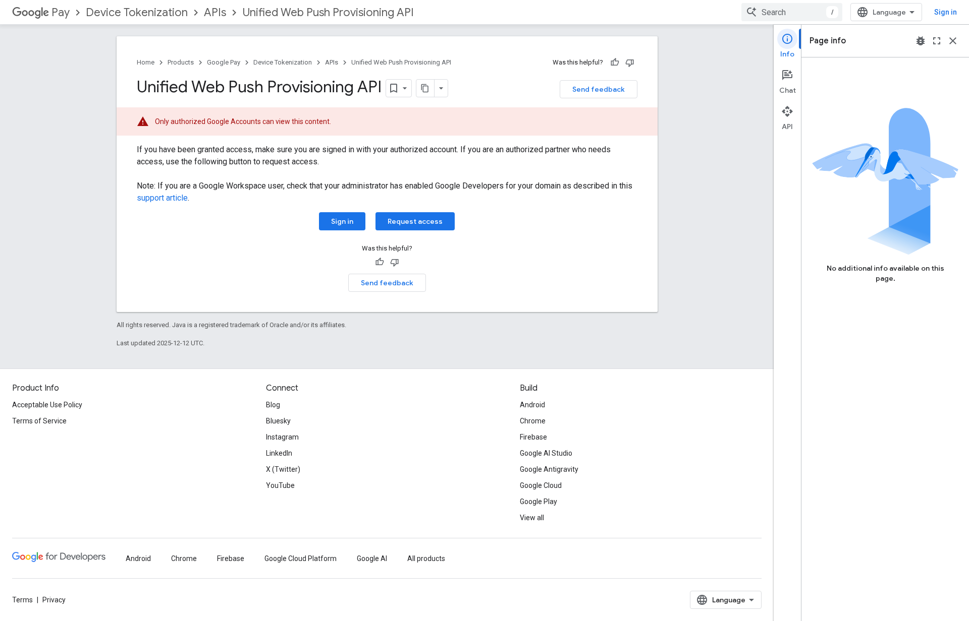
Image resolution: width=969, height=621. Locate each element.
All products (426, 558)
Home (145, 62)
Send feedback (598, 89)
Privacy (54, 600)
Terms (22, 600)
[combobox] (791, 12)
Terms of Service (39, 421)
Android (532, 405)
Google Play (538, 502)
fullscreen (937, 41)
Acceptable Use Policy (47, 405)
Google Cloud (541, 485)
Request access (415, 221)
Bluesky (278, 421)
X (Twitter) (283, 469)
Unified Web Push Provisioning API (328, 12)
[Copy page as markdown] (425, 88)
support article (162, 198)
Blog (273, 405)
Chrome (533, 421)
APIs (215, 12)
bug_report (920, 41)
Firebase (533, 437)
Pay (60, 12)
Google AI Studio (546, 453)
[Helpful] (614, 62)
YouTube (280, 485)
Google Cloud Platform (300, 558)
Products (181, 62)
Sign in (945, 12)
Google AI (372, 558)
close (953, 41)
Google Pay (223, 62)
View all (532, 518)
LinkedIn (279, 453)
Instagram (282, 437)
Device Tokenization (137, 12)
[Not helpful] (629, 62)
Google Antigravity (549, 469)
